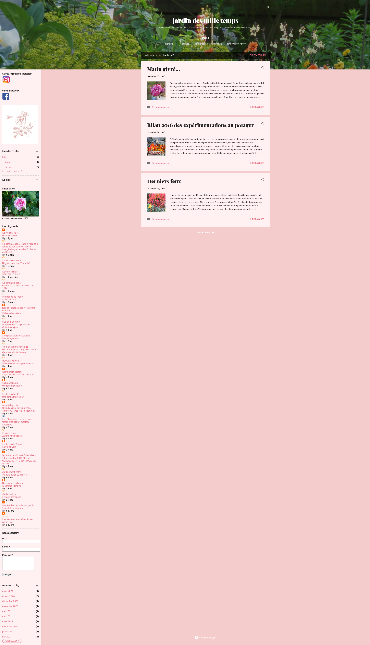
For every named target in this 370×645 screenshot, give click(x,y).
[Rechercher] (268, 7)
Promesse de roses (12, 296)
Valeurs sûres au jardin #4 (15, 474)
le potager (216, 44)
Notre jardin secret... (12, 371)
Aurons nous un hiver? (13, 435)
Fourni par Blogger (207, 637)
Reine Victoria (9, 299)
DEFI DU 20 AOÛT (11, 274)
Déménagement (10, 338)
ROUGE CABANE (10, 360)
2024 (5, 157)
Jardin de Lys (9, 494)
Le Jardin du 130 (10, 394)
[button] (262, 67)
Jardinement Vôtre (11, 472)
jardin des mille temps (206, 20)
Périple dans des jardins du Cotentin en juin (16, 326)
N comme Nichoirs (11, 486)
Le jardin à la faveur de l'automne (18, 374)
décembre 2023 (10, 601)
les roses (199, 44)
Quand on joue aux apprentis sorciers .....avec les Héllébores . (18, 409)
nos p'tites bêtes (236, 44)
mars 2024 (7, 591)
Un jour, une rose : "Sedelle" (16, 263)
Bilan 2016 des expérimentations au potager (200, 124)
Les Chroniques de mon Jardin (17, 419)
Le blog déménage (11, 497)
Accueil (169, 44)
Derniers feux (164, 181)
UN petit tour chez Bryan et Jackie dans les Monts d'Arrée (19, 351)
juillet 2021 (7, 631)
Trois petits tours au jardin (15, 346)
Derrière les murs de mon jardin (18, 505)
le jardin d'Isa (9, 433)
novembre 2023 (10, 606)
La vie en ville (9, 447)
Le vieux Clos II (10, 232)
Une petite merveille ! (13, 397)
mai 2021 (7, 636)
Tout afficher (258, 55)
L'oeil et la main (10, 271)
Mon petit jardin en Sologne (16, 335)
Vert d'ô (6, 516)
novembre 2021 (10, 626)
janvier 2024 (8, 596)
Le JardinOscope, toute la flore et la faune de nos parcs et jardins (20, 245)
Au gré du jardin (10, 405)
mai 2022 (7, 616)
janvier (8, 167)
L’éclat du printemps (12, 508)
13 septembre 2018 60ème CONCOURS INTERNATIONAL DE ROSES (19, 461)
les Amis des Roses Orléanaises (19, 455)
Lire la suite (257, 107)
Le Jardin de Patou (11, 260)
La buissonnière (10, 383)
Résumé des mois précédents (17, 363)
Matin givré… (163, 68)
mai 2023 (7, 611)
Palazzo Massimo (11, 313)
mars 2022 (7, 621)
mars (7, 162)
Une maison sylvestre (13, 483)
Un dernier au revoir (12, 385)
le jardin (184, 44)
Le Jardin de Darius (12, 444)
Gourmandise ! (9, 235)
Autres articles (205, 232)
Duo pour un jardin (11, 321)
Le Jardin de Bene (11, 282)
